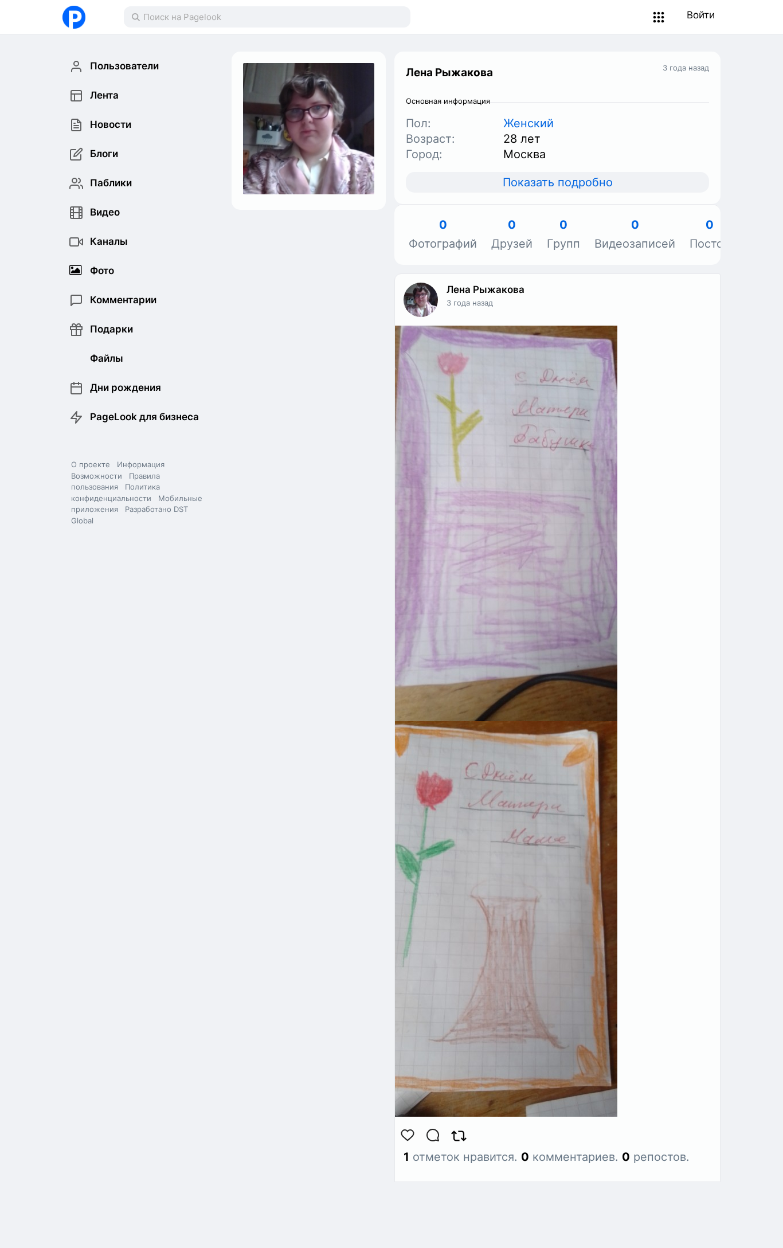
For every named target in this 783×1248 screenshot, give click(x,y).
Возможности (96, 475)
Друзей (512, 235)
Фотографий (443, 235)
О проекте (90, 464)
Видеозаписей (634, 235)
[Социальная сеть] (81, 17)
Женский (528, 123)
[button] (659, 17)
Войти (701, 15)
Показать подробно (558, 182)
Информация (141, 464)
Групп (563, 235)
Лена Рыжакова (485, 289)
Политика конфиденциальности (115, 492)
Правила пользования (115, 481)
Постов (710, 235)
